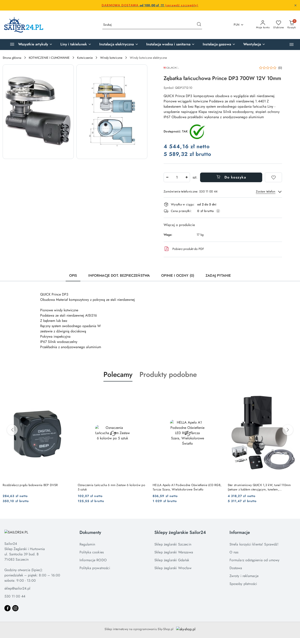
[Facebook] (7, 608)
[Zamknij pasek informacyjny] (295, 5)
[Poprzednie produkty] (12, 430)
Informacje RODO (93, 560)
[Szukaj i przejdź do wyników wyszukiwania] (199, 24)
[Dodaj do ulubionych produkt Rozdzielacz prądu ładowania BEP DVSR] (67, 392)
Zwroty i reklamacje (244, 575)
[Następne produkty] (288, 430)
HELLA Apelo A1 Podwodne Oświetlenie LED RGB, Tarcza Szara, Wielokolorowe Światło (187, 487)
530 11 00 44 (14, 596)
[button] (291, 44)
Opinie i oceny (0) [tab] (177, 275)
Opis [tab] (73, 275)
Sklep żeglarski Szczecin (172, 544)
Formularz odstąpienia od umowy (255, 560)
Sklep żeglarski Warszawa (173, 552)
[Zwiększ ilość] (186, 177)
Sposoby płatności (243, 583)
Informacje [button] (240, 532)
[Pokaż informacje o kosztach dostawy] (218, 211)
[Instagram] (15, 608)
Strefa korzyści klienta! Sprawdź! (254, 544)
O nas (234, 552)
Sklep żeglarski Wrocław (173, 567)
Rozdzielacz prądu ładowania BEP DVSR (30, 485)
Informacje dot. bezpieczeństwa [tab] (119, 275)
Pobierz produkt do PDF (188, 249)
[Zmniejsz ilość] (167, 177)
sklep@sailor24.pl (17, 588)
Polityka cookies (92, 552)
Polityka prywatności (95, 567)
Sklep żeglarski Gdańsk (171, 560)
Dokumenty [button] (90, 532)
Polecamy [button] (117, 374)
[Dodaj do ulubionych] (273, 177)
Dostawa (236, 567)
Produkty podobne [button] (168, 374)
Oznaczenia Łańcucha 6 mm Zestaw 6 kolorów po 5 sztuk (111, 487)
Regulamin (87, 544)
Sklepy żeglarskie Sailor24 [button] (180, 532)
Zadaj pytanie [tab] (218, 275)
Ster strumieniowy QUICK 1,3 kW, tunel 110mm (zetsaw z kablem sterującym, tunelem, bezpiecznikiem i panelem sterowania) (259, 487)
